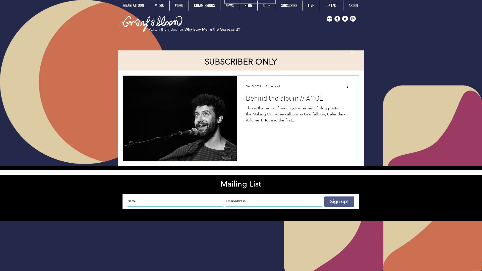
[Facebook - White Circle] (337, 19)
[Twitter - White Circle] (345, 19)
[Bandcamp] (329, 19)
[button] (352, 53)
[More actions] (349, 86)
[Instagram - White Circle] (353, 19)
